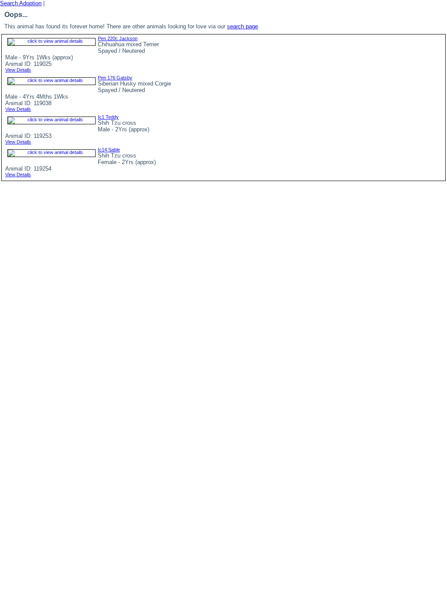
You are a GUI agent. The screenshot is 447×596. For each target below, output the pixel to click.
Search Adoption (20, 3)
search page (242, 26)
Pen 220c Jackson (118, 38)
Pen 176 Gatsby (115, 77)
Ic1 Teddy (108, 117)
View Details (18, 69)
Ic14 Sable (109, 149)
